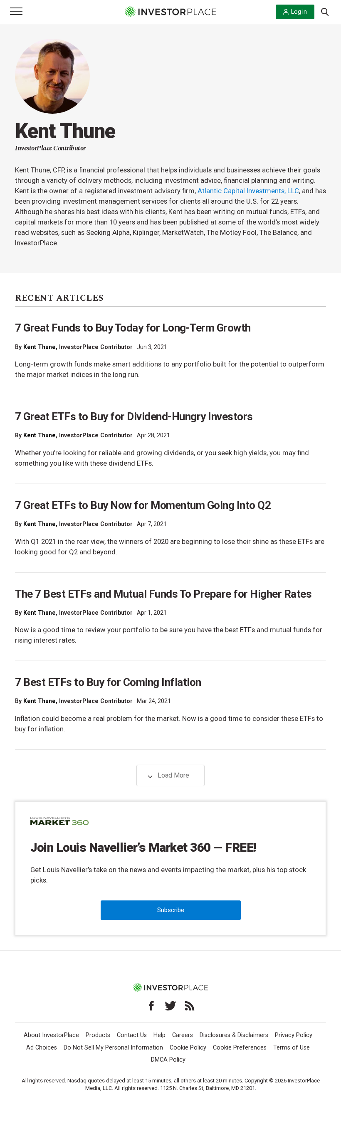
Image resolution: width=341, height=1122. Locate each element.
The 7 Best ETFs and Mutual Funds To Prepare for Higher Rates (163, 594)
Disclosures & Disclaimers (234, 1035)
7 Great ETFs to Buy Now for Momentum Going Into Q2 (143, 505)
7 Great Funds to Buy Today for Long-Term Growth (133, 328)
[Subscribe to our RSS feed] (189, 1006)
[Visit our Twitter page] (170, 1006)
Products (98, 1035)
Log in (299, 11)
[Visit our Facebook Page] (151, 1006)
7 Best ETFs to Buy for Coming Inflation (108, 682)
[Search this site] (325, 11)
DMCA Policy (168, 1059)
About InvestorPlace (51, 1035)
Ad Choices (41, 1047)
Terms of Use (291, 1047)
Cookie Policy (188, 1047)
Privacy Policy (293, 1035)
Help (159, 1035)
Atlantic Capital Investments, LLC (248, 191)
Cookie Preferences (240, 1047)
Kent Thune (39, 347)
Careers (182, 1035)
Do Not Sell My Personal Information (113, 1047)
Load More (172, 775)
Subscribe (170, 910)
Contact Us (132, 1035)
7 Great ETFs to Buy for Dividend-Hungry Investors (134, 416)
